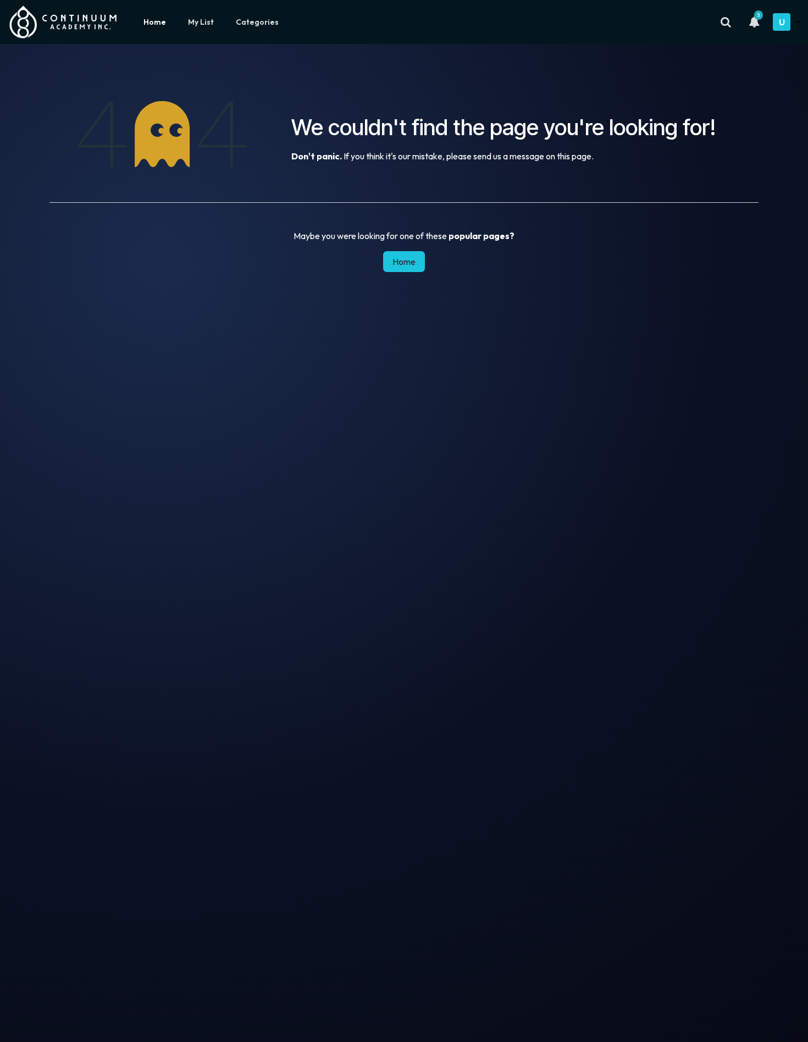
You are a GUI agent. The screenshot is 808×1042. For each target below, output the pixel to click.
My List (201, 22)
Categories (257, 22)
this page (574, 156)
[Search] (725, 22)
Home (154, 22)
